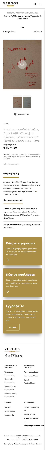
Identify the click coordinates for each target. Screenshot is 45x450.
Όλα (22, 28)
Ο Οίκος (7, 407)
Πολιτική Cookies (35, 444)
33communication (13, 440)
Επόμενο (37, 32)
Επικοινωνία (9, 415)
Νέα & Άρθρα (9, 411)
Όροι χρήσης (8, 444)
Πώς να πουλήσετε (31, 376)
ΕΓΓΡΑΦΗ (12, 327)
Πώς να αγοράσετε (31, 372)
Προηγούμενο (9, 32)
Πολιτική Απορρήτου (21, 444)
